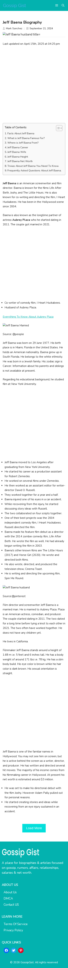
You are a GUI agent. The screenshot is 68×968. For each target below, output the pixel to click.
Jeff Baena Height (17, 156)
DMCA (8, 898)
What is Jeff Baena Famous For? (26, 138)
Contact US (11, 905)
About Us (10, 892)
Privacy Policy (13, 930)
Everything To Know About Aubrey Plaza (28, 317)
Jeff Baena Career (17, 147)
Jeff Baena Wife (16, 152)
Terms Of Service (16, 924)
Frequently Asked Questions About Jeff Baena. (34, 170)
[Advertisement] (34, 84)
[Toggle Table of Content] (57, 128)
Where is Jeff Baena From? (23, 142)
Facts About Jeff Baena (20, 133)
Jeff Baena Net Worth (20, 161)
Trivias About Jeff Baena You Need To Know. (33, 166)
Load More (34, 828)
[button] (63, 5)
